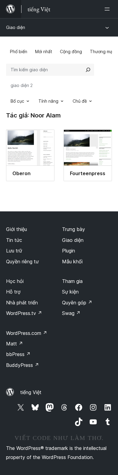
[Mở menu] (108, 9)
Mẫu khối (72, 261)
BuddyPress (22, 365)
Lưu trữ (14, 251)
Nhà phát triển (22, 303)
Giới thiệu (16, 229)
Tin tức (14, 240)
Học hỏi (15, 281)
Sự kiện (70, 292)
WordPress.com (26, 333)
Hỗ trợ (13, 292)
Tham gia (72, 281)
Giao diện (15, 27)
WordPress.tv (24, 313)
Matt (14, 344)
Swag (71, 313)
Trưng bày (73, 229)
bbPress (18, 354)
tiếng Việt (30, 392)
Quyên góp (77, 303)
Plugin (68, 251)
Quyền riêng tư (22, 261)
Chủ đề (80, 101)
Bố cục (17, 101)
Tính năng (48, 101)
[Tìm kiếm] (88, 70)
